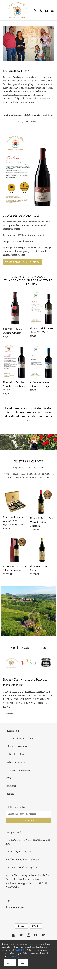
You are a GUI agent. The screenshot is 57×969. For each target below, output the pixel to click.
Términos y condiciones (18, 770)
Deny (23, 963)
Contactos (11, 785)
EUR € (35, 925)
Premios (10, 793)
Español (20, 925)
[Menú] (52, 10)
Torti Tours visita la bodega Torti (22, 867)
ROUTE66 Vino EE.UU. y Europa (22, 859)
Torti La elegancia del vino (19, 851)
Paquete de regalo (15, 907)
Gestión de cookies (15, 762)
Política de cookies (15, 754)
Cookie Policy (20, 950)
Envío (8, 778)
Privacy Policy (13, 956)
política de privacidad (17, 746)
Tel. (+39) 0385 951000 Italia (19, 738)
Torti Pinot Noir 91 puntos (22, 262)
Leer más (9, 713)
